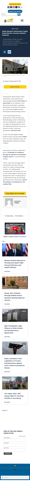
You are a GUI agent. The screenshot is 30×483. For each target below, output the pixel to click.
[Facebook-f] (8, 7)
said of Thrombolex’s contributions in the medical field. (15, 182)
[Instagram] (11, 7)
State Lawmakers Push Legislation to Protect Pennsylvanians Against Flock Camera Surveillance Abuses (14, 363)
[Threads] (16, 7)
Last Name (6, 447)
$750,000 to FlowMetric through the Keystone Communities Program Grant (14, 154)
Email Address (7, 438)
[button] (22, 20)
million (24, 136)
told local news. (16, 130)
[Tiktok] (19, 7)
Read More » (7, 271)
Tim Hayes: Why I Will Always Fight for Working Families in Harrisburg (13, 396)
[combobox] (9, 14)
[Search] (19, 14)
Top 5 (16, 28)
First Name (6, 442)
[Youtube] (14, 7)
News (13, 28)
